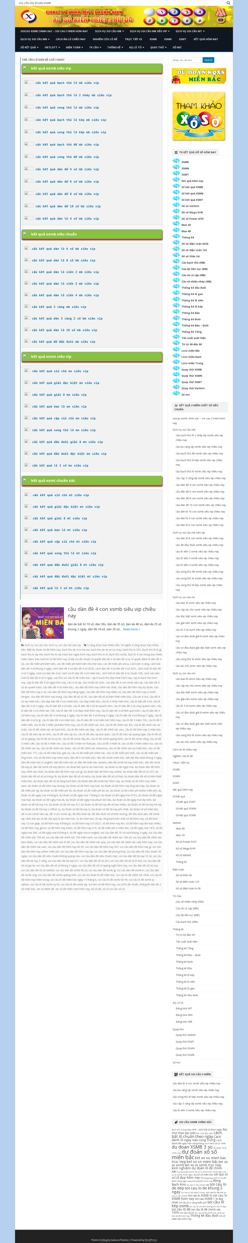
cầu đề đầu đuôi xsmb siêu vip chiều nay (199, 545)
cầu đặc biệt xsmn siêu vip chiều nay (197, 692)
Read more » (131, 629)
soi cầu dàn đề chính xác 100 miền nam (69, 837)
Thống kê (114, 47)
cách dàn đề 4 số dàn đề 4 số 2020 (73, 668)
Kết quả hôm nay (206, 39)
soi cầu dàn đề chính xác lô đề (52, 842)
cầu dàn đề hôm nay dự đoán (135, 687)
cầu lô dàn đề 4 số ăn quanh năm (92, 706)
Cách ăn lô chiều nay (71, 39)
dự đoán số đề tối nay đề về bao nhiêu (103, 804)
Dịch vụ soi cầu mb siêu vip (148, 31)
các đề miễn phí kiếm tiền (40, 664)
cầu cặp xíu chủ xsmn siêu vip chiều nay (199, 685)
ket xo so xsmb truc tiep (203, 1165)
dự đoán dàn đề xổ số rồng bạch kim (54, 781)
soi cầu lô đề (181, 1209)
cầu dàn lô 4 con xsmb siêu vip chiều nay (199, 518)
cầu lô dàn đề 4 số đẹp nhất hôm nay (78, 710)
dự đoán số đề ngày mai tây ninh (132, 799)
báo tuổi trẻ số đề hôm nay (51, 659)
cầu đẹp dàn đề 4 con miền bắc (59, 701)
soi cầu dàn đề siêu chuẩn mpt (99, 856)
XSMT (182, 39)
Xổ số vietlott (190, 206)
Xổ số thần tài (191, 256)
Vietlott (51, 47)
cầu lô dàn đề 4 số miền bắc (58, 720)
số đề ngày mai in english (84, 832)
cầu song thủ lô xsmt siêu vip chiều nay (199, 659)
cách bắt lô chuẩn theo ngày (197, 1134)
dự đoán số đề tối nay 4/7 (64, 804)
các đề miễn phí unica (116, 664)
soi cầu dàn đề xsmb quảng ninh (57, 875)
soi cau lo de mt (214, 1192)
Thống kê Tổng (192, 331)
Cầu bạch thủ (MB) (193, 262)
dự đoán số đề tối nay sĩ (76, 809)
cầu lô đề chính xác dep (80, 729)
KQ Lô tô (135, 47)
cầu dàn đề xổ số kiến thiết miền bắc (109, 696)
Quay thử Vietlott (193, 388)
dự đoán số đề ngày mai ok (48, 799)
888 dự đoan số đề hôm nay (43, 649)
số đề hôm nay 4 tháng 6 (56, 823)
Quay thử (157, 47)
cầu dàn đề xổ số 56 (75, 696)
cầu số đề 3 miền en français (79, 743)
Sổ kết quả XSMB (192, 187)
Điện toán (73, 47)
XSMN (168, 39)
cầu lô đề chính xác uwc (110, 729)
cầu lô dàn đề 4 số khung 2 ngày (55, 715)
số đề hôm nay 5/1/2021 (86, 823)
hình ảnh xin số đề (36, 818)
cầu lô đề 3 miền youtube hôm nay (54, 725)
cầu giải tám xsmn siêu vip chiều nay (197, 699)
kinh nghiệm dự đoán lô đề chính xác (197, 1169)
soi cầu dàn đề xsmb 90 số (71, 870)
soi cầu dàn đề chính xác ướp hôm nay (129, 842)
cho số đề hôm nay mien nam (51, 757)
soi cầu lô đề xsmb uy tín (45, 884)
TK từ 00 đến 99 (192, 344)
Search (208, 60)
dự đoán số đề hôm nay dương (46, 786)
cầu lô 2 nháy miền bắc (115, 701)
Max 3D (186, 225)
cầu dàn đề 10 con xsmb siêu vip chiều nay (201, 505)
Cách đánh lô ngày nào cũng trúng (196, 1138)
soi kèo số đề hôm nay (102, 884)
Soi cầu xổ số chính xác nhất (208, 1213)
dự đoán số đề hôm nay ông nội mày (123, 786)
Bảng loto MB (184, 1021)
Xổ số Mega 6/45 (192, 212)
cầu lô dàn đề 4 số (141, 701)
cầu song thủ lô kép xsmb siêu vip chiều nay (198, 1096)
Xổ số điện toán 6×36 (188, 888)
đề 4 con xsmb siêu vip (34, 814)
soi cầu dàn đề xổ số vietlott (37, 870)
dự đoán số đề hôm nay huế (82, 786)
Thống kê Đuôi (191, 319)
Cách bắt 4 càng (139, 664)
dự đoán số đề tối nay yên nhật (110, 809)
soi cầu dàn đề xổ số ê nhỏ (126, 860)
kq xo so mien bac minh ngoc (209, 1172)
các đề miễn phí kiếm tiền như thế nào (79, 664)
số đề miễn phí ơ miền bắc (113, 828)
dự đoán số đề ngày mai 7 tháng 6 (79, 795)
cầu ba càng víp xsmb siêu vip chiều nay (199, 446)
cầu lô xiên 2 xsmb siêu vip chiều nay (197, 551)
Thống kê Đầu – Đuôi (195, 325)
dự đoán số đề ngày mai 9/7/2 (119, 795)
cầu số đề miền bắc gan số (54, 753)
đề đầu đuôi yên (138, 814)
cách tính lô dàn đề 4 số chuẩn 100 (122, 673)
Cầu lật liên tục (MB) (195, 269)
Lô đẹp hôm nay (188, 1177)
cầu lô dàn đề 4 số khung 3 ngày (95, 715)
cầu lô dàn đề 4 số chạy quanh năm (135, 706)
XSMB (153, 39)
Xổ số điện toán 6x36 (195, 243)
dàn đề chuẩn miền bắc (110, 757)
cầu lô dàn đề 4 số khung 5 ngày (134, 715)
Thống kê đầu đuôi (194, 287)
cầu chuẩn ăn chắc (93, 682)
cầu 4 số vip (74, 682)
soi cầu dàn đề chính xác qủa (88, 842)
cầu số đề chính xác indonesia (89, 748)
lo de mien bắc (85, 818)
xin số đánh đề (45, 889)
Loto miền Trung (192, 363)
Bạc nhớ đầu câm (204, 1133)
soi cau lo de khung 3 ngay (197, 1189)
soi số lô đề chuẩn (127, 884)
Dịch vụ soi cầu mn (34, 39)
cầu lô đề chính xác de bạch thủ (46, 729)
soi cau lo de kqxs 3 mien (193, 1192)
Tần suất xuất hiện (194, 338)
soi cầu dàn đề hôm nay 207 (102, 847)
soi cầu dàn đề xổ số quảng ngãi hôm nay (102, 865)
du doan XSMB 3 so (192, 1147)
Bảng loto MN (184, 1015)
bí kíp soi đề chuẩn (79, 659)
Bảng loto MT (184, 1008)
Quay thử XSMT (192, 382)
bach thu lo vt (100, 654)
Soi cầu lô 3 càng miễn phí (193, 1202)
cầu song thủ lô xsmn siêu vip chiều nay (199, 735)
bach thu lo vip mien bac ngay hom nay (67, 654)
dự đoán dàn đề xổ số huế (107, 776)
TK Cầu (94, 47)
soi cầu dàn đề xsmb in (130, 870)
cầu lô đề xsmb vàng (136, 738)
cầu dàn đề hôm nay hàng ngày (66, 692)
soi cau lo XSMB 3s (200, 1195)
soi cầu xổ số (187, 1212)
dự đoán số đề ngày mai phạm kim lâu (88, 799)
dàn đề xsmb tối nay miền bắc (125, 762)
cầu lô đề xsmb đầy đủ (76, 738)
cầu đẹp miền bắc (89, 701)
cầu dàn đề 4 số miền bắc (58, 687)
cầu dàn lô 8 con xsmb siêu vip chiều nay (199, 538)
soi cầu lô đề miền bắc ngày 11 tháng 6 (73, 879)
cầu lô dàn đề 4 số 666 (58, 706)
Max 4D (186, 231)
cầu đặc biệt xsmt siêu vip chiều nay (197, 616)
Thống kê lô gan (192, 294)
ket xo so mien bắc (202, 1161)
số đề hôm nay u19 (85, 828)
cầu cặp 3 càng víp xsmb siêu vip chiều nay (201, 478)
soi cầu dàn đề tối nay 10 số (135, 856)
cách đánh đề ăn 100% (215, 1143)
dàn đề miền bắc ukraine (92, 762)
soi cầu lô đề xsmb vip (74, 884)
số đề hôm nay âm (113, 823)
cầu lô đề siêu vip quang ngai (128, 734)
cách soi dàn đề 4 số (48, 673)
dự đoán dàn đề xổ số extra (74, 776)
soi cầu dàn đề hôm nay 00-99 (66, 847)
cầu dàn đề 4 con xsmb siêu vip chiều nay (112, 612)
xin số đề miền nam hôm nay (73, 889)
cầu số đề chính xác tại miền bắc (128, 748)
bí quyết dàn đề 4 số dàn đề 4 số (111, 659)
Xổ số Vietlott (183, 855)
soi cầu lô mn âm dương (201, 1206)
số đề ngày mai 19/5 (142, 828)
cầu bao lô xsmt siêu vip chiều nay (196, 603)
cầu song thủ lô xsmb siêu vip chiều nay (199, 578)
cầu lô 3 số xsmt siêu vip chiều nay (196, 629)
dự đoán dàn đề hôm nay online (102, 771)
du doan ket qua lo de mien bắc (85, 767)
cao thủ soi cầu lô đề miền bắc (72, 678)
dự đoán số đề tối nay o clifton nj (40, 809)
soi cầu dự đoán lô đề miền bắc (96, 875)
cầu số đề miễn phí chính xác (88, 753)
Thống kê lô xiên (192, 300)
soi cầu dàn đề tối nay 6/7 (63, 860)
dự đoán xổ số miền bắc (144, 809)
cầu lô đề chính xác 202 (90, 725)
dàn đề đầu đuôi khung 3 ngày (144, 757)
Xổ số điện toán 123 (194, 250)
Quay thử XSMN (192, 375)
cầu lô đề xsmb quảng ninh (107, 738)
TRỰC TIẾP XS (133, 39)
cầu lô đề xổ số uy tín (48, 738)
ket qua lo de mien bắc (62, 818)
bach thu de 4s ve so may (106, 649)
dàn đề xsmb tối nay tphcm (49, 767)
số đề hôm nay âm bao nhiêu (143, 823)
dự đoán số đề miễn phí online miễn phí (133, 790)
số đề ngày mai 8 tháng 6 (53, 832)
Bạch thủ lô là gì (151, 649)
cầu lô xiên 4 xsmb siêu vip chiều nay (197, 565)
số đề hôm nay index (60, 828)
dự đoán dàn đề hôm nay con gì (63, 771)
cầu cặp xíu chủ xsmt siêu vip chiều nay (199, 609)
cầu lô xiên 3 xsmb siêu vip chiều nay (197, 558)
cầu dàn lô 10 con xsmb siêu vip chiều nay (200, 511)
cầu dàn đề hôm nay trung (46, 696)
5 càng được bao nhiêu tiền (103, 645)
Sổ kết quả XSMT (192, 200)
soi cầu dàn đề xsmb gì (102, 870)
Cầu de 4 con (140, 696)
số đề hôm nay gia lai (33, 828)
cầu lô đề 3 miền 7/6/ (134, 720)
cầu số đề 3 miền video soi (137, 743)
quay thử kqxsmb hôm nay (199, 1181)
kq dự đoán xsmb (185, 1172)
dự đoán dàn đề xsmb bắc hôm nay (99, 781)
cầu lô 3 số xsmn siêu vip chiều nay (196, 705)
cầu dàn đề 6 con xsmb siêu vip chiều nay (200, 491)
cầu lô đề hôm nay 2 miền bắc (143, 729)
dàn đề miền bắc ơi (65, 762)
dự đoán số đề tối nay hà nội (144, 804)
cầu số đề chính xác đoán (56, 748)
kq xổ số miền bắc (203, 1174)
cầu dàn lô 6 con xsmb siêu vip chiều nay (199, 525)
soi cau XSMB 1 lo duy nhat (197, 1201)
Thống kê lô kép (192, 306)
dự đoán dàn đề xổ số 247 (138, 771)
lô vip (98, 818)
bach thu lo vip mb (32, 654)
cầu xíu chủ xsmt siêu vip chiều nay (196, 666)
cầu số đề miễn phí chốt (121, 753)
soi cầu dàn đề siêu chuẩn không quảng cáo (54, 856)
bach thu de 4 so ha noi (76, 649)
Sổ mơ (177, 47)
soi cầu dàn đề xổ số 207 (94, 860)
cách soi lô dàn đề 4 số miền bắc (81, 673)
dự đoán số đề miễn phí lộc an (91, 790)
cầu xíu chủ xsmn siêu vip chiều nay (196, 742)
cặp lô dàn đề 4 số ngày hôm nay (46, 682)
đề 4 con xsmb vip (60, 814)
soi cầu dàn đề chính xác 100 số (112, 837)
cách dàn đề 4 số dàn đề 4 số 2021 (115, 668)
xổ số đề (96, 889)
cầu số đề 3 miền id (108, 743)
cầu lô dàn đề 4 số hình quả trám (120, 710)
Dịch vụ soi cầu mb (108, 31)
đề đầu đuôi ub (81, 814)
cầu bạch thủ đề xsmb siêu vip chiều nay (199, 453)
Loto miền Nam (192, 357)
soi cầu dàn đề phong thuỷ (109, 851)
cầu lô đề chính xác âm (119, 725)
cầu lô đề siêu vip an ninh (36, 734)
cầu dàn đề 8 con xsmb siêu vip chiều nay (200, 498)
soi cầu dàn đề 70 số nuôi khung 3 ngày (124, 832)
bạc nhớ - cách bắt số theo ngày (205, 1129)
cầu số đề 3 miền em (48, 743)
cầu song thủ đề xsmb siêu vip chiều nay (199, 571)
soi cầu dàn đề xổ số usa (143, 865)
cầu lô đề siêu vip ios (64, 734)
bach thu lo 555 (132, 649)
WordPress (151, 1240)
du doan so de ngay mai (119, 767)
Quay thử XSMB (192, 369)
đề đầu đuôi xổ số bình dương (109, 814)
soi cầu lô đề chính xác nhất (132, 875)
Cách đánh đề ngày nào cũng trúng (197, 1142)
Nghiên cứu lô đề (105, 39)
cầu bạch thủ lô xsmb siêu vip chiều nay (199, 471)
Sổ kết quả (28, 47)
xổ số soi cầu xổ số (114, 889)
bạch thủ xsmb (118, 654)
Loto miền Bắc (191, 350)
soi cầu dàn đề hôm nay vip (76, 851)
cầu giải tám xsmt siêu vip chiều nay (197, 623)
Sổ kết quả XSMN (192, 193)
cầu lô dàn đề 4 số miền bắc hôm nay (98, 720)
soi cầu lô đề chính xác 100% (196, 1210)
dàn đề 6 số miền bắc (82, 757)
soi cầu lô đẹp (219, 1206)
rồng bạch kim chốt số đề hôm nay (123, 818)
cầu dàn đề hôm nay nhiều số (103, 692)
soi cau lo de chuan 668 (198, 1185)
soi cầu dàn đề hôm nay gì (135, 847)
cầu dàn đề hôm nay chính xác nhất (95, 687)
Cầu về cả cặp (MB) (194, 275)
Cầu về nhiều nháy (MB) (197, 281)
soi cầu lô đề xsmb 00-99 (112, 879)
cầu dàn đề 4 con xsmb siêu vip (124, 682)
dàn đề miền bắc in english (36, 762)
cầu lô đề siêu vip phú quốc (94, 734)
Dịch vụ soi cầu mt (189, 31)
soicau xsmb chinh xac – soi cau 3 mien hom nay (54, 31)
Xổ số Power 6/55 (193, 218)
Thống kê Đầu (191, 313)
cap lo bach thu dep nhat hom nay (112, 678)
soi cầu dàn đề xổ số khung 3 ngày (56, 865)
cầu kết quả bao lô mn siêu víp (59, 406)
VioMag (103, 1240)
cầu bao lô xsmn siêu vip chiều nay (196, 679)
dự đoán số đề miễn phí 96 (56, 790)
